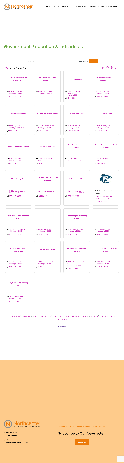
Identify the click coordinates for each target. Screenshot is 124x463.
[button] (6, 68)
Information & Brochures (107, 316)
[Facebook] (5, 449)
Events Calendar (37, 316)
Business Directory (14, 316)
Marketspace (75, 316)
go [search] (94, 61)
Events (71, 427)
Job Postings (85, 316)
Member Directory (81, 7)
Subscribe (82, 442)
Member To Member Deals (60, 316)
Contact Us (94, 316)
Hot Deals (47, 316)
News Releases (26, 316)
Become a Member (113, 7)
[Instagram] (10, 449)
